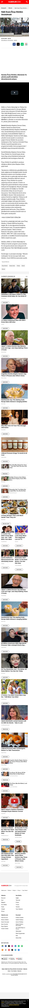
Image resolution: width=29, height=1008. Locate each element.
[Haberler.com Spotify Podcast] (22, 946)
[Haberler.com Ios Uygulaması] (4, 958)
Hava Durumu (4, 917)
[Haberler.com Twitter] (9, 946)
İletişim (14, 890)
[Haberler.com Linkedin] (15, 946)
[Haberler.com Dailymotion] (18, 950)
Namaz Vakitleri (5, 919)
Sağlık (17, 898)
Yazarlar (18, 906)
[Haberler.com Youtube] (9, 950)
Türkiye (18, 265)
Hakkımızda (3, 890)
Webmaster (18, 931)
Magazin (3, 902)
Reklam (9, 890)
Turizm (17, 904)
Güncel (10, 8)
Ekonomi (3, 898)
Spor (2, 900)
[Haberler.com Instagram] (12, 946)
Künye (19, 890)
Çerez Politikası (19, 922)
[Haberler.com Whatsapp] (18, 946)
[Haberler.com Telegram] (15, 950)
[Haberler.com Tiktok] (12, 950)
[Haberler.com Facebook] (5, 946)
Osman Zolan (12, 265)
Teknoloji (18, 900)
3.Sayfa (3, 909)
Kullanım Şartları (20, 917)
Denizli (23, 265)
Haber (9, 971)
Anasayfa (3, 8)
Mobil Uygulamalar (20, 933)
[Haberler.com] (6, 885)
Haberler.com (4, 915)
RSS (17, 935)
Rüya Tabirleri (4, 926)
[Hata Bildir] (15, 974)
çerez (2, 1002)
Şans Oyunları (4, 924)
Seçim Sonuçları (5, 922)
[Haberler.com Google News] (2, 946)
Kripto (2, 906)
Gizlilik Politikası (19, 919)
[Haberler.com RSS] (2, 950)
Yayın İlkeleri (25, 890)
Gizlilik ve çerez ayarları (7, 974)
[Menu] (2, 2)
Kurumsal (18, 915)
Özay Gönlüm (5, 265)
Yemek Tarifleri (4, 928)
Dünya (2, 911)
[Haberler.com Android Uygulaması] (12, 958)
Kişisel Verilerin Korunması (19, 924)
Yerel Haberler (19, 909)
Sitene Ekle (18, 937)
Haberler (3, 895)
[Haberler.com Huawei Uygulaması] (19, 958)
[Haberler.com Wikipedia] (5, 950)
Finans (17, 902)
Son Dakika (4, 904)
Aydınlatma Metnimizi (14, 1004)
